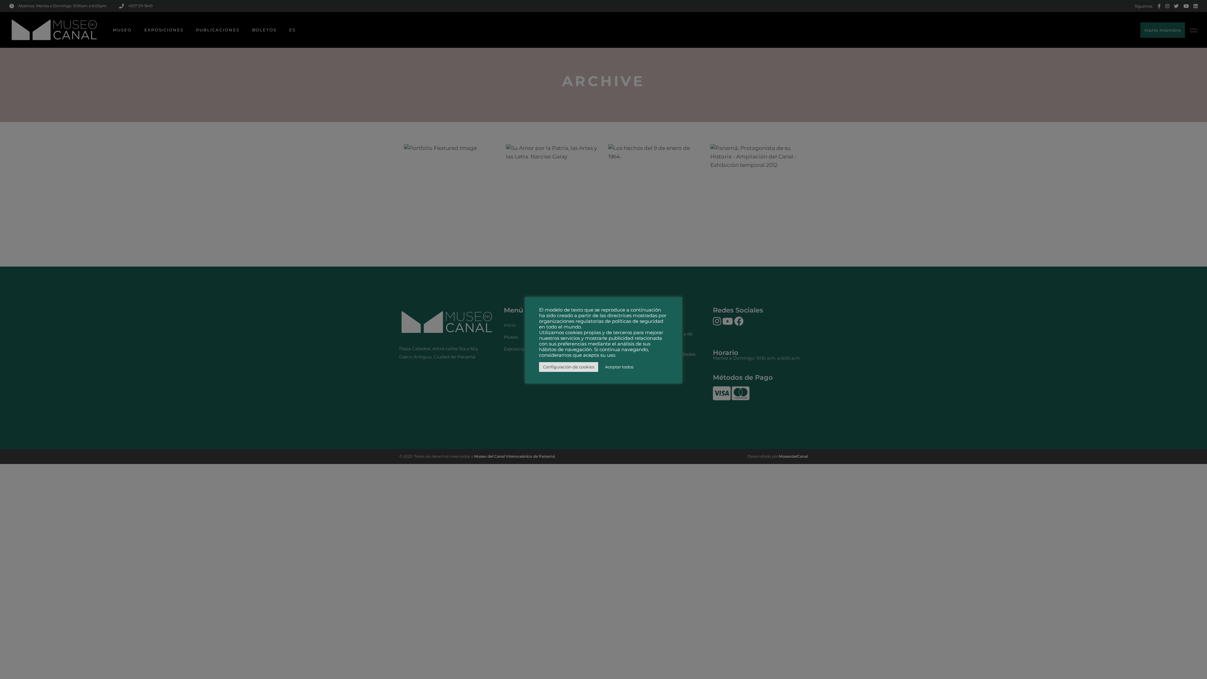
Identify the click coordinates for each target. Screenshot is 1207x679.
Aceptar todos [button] (619, 366)
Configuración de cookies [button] (568, 366)
